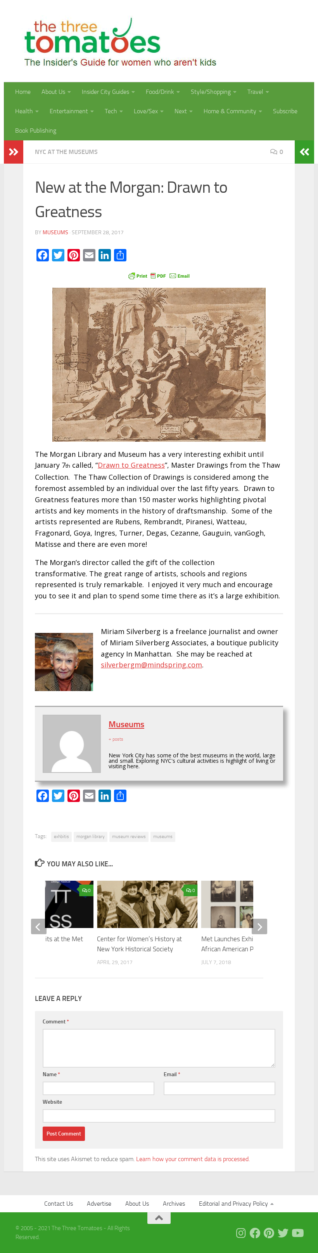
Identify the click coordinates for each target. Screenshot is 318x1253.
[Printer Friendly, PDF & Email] (159, 275)
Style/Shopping (211, 91)
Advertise (99, 1203)
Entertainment (69, 111)
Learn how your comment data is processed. (193, 1159)
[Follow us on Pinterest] (269, 1233)
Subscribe (285, 111)
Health (24, 111)
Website (52, 1102)
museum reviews (129, 836)
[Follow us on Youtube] (297, 1233)
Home (23, 91)
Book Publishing (35, 130)
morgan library (90, 836)
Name (51, 1074)
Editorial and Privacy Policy (233, 1203)
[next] (259, 926)
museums (163, 836)
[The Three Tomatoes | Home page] (117, 41)
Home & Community (230, 111)
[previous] (39, 926)
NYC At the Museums (66, 152)
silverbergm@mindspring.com (151, 664)
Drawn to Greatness (131, 465)
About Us (53, 91)
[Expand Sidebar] (13, 152)
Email (172, 1074)
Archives (174, 1203)
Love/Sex (146, 111)
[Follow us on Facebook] (255, 1233)
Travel (255, 91)
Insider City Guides (105, 91)
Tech (111, 111)
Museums (55, 232)
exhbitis (61, 836)
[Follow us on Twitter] (283, 1233)
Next (181, 111)
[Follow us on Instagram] (241, 1233)
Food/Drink (160, 91)
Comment (56, 1021)
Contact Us (58, 1203)
